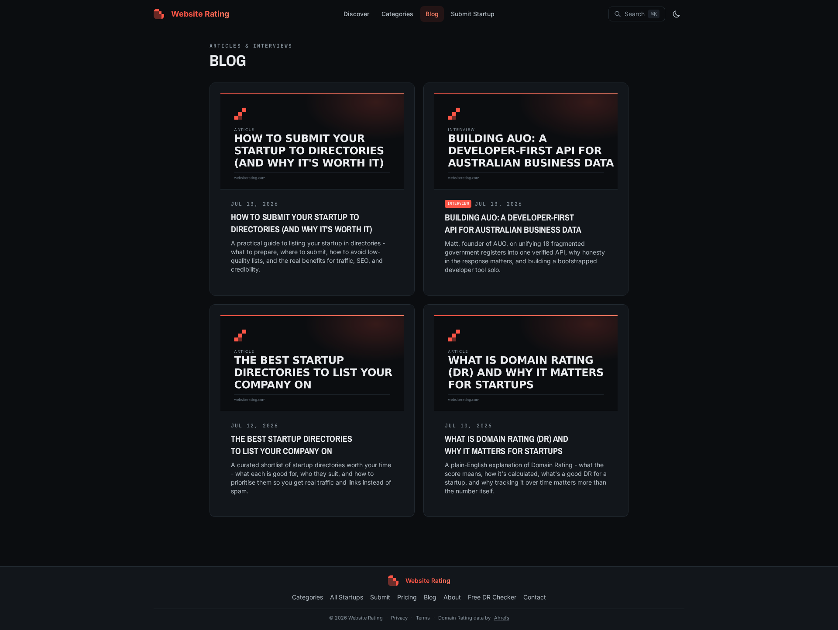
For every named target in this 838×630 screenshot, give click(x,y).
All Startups (346, 597)
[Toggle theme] (676, 14)
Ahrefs (501, 618)
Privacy (399, 618)
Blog (432, 13)
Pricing (407, 597)
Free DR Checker (492, 597)
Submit (380, 597)
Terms (423, 618)
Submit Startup (473, 13)
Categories (397, 13)
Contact (534, 597)
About (452, 597)
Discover (356, 13)
